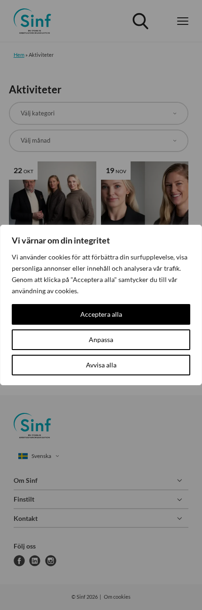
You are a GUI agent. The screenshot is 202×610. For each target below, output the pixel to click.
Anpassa (101, 339)
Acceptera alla (101, 314)
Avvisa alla (101, 365)
